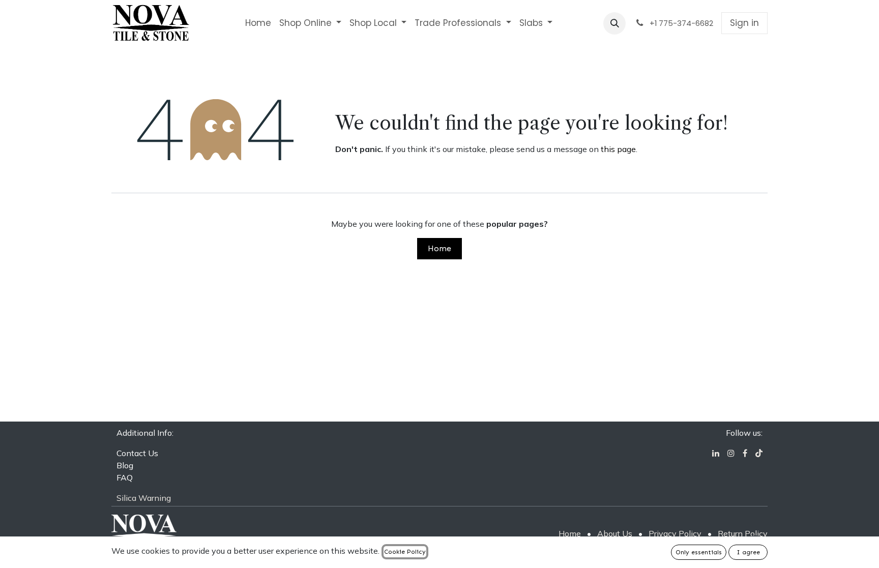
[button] (614, 23)
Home (439, 248)
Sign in (744, 23)
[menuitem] (258, 23)
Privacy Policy (675, 533)
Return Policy (743, 533)
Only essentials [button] (699, 552)
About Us (614, 533)
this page (618, 149)
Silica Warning (143, 498)
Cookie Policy (405, 551)
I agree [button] (748, 552)
